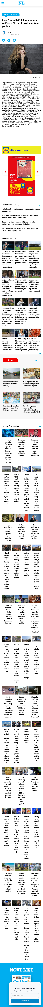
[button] (37, 172)
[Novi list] (21, 3)
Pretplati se (25, 1001)
